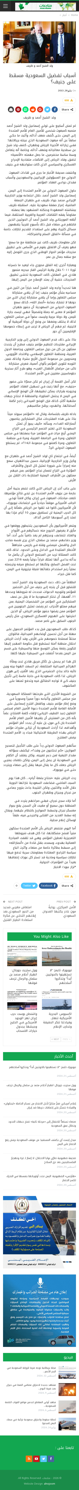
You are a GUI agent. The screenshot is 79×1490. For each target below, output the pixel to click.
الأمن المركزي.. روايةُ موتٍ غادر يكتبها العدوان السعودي (59, 911)
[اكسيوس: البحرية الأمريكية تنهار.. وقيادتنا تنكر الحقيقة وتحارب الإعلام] (57, 999)
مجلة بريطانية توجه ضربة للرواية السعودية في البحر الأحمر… (31, 1370)
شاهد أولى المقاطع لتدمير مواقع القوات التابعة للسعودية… (30, 1404)
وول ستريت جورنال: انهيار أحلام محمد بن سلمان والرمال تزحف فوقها (41, 1087)
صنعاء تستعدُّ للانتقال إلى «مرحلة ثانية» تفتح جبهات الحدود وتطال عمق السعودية (42, 1123)
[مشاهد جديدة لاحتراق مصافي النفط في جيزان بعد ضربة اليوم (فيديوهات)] (67, 1389)
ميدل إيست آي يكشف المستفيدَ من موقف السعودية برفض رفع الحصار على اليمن (40, 1141)
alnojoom (49, 1484)
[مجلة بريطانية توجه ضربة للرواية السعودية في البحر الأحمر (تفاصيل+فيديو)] (67, 1372)
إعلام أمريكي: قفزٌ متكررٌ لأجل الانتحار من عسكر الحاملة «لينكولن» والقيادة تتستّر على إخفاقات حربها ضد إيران (40, 1105)
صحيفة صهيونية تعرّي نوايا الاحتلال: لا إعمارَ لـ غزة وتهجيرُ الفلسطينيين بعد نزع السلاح (43, 1160)
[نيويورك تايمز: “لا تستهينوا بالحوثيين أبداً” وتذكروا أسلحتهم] (57, 955)
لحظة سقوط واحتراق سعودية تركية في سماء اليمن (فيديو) (31, 1421)
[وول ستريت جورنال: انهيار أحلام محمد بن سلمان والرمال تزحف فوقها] (22, 955)
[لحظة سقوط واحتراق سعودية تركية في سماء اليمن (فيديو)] (67, 1424)
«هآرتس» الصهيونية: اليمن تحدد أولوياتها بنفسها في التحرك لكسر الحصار (41, 1178)
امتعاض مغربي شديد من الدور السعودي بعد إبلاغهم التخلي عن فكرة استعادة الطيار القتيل (19, 913)
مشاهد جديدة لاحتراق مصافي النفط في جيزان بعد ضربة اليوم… (31, 1387)
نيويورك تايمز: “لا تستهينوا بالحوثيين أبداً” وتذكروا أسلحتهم (42, 1067)
